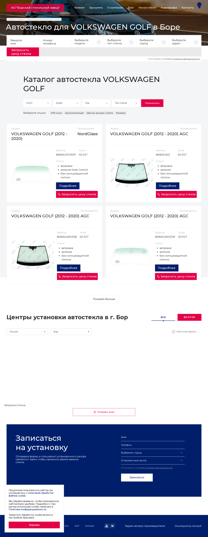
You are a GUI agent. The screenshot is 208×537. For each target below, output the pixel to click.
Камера (120, 112)
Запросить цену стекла (21, 52)
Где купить (96, 7)
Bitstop (189, 317)
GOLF (57, 19)
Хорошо (34, 525)
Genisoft (196, 526)
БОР (77, 526)
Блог (131, 7)
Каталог (79, 7)
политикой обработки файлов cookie (31, 494)
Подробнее (67, 186)
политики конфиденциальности (186, 59)
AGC (66, 526)
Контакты (188, 7)
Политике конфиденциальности (27, 509)
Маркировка (169, 7)
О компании (115, 7)
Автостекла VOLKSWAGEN (40, 19)
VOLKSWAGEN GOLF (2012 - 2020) (39, 136)
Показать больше (104, 299)
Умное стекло (147, 7)
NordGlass (89, 526)
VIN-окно (56, 112)
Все (163, 317)
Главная (11, 19)
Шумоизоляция (74, 112)
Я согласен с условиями (175, 59)
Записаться (137, 477)
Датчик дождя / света (100, 112)
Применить (152, 103)
